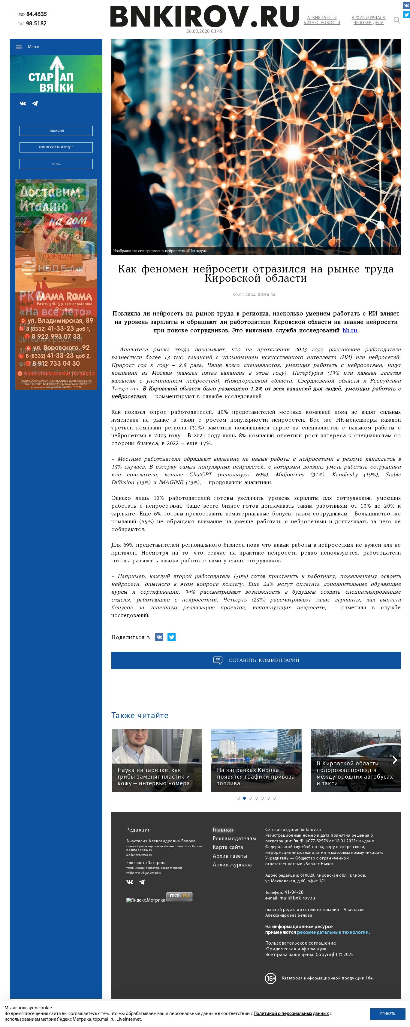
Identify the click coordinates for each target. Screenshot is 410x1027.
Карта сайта (228, 847)
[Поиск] (396, 20)
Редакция (56, 131)
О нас (56, 164)
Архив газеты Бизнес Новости (322, 20)
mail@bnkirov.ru (297, 898)
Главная (223, 830)
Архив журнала (232, 865)
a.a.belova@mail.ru (139, 855)
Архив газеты (230, 856)
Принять (387, 1014)
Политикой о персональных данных (291, 1013)
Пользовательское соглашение (300, 943)
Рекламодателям (234, 839)
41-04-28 (294, 892)
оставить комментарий (264, 660)
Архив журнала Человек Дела (369, 20)
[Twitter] (406, 14)
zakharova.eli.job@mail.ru (143, 873)
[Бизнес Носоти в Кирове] (204, 25)
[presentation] (117, 760)
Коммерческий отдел (56, 147)
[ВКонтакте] (406, 5)
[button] (238, 798)
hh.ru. (350, 331)
